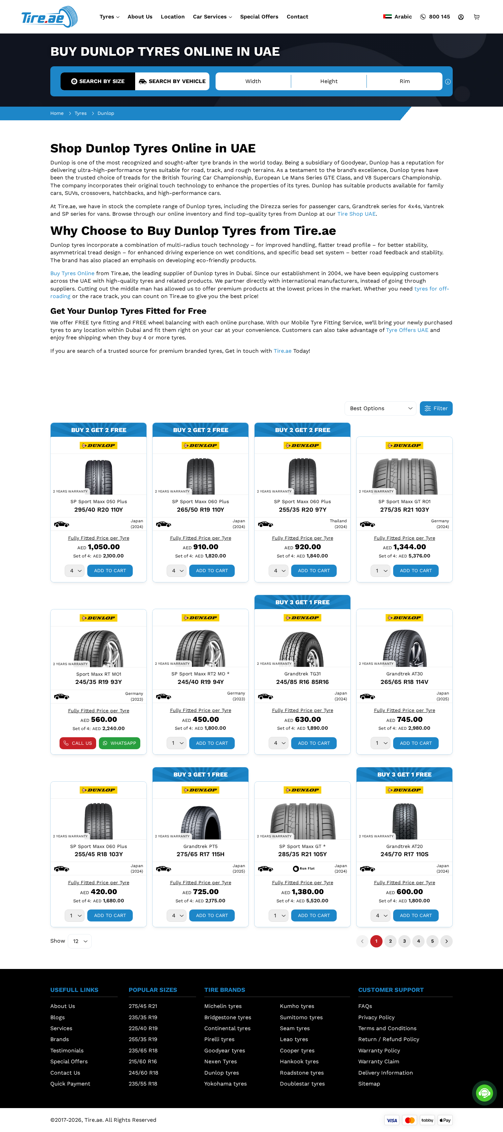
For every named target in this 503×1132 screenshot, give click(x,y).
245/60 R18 (143, 1072)
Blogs (57, 1017)
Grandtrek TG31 (302, 673)
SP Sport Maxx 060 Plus (200, 501)
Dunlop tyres (221, 1072)
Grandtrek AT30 (404, 673)
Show (57, 941)
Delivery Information (385, 1072)
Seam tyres (295, 1028)
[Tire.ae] (50, 16)
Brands (59, 1039)
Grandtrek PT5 (200, 846)
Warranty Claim (378, 1061)
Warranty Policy (379, 1050)
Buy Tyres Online (72, 273)
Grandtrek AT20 (404, 846)
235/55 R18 (143, 1083)
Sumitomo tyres (301, 1017)
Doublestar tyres (302, 1083)
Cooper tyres (297, 1050)
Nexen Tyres (220, 1061)
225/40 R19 (143, 1028)
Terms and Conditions (387, 1028)
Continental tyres (227, 1028)
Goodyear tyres (224, 1050)
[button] (61, 524)
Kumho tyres (297, 1006)
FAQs (365, 1006)
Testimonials (66, 1050)
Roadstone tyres (302, 1072)
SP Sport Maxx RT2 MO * (200, 673)
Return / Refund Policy (388, 1039)
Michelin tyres (223, 1006)
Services (61, 1028)
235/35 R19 (143, 1017)
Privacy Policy (376, 1017)
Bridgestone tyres (227, 1017)
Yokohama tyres (225, 1083)
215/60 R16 (143, 1061)
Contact (297, 16)
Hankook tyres (299, 1061)
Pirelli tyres (219, 1039)
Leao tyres (294, 1039)
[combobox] (75, 571)
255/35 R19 (143, 1039)
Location (173, 16)
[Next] (446, 941)
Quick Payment (70, 1083)
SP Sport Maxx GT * (302, 846)
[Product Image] (98, 474)
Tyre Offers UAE (407, 330)
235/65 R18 (143, 1050)
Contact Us (65, 1072)
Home (57, 113)
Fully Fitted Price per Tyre (98, 538)
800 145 (439, 16)
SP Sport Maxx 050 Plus (98, 501)
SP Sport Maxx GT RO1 (404, 501)
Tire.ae (283, 351)
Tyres (107, 16)
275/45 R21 (143, 1006)
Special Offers (259, 16)
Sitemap (369, 1083)
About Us (140, 16)
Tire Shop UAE (356, 214)
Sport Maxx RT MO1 (98, 674)
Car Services (210, 16)
